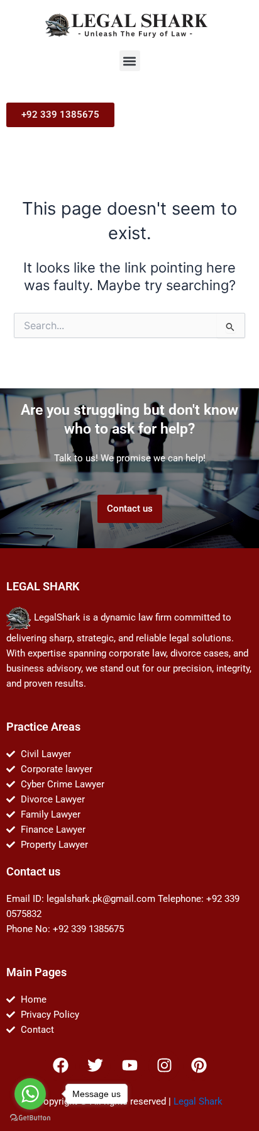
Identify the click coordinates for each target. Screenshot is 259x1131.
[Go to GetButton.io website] (30, 1118)
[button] (129, 60)
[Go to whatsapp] (30, 1094)
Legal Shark (198, 1101)
